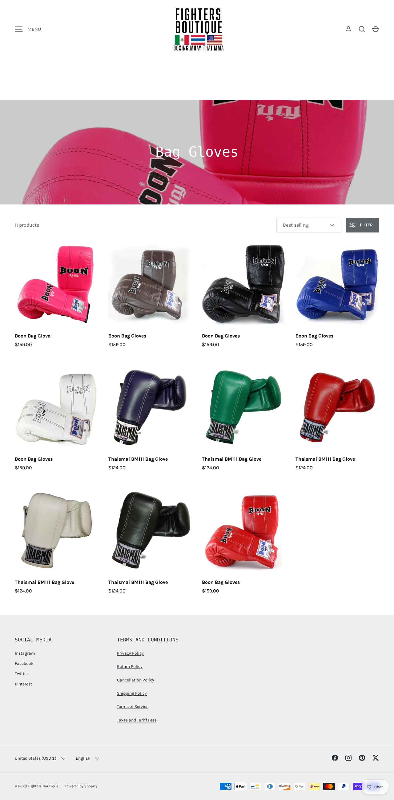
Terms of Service (132, 706)
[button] (375, 29)
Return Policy (130, 666)
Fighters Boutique (43, 786)
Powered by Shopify (80, 786)
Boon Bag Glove (32, 336)
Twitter (21, 673)
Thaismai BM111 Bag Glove (138, 459)
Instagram (25, 653)
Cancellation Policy (135, 680)
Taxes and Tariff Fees (137, 720)
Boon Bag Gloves (127, 336)
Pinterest (23, 684)
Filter (366, 225)
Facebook (24, 663)
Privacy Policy (130, 653)
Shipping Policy (132, 693)
